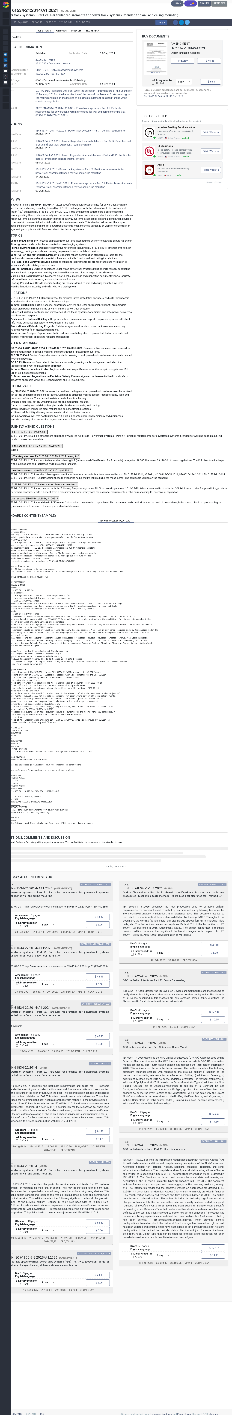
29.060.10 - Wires (45, 59)
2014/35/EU (66, 22)
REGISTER (219, 3)
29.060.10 (37, 22)
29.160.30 (60, 1290)
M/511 (81, 932)
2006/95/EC (81, 1146)
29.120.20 (50, 22)
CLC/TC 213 (83, 22)
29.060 (150, 96)
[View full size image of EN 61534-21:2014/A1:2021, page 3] (155, 58)
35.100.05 (175, 1129)
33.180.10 (173, 960)
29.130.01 (46, 1290)
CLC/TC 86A (189, 960)
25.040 (174, 1027)
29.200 (73, 1290)
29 (145, 96)
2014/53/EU (50, 1150)
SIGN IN (204, 3)
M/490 (188, 1129)
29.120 (169, 96)
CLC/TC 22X (87, 1290)
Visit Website (211, 132)
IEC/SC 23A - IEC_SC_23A (50, 73)
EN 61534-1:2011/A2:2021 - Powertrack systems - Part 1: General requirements (80, 130)
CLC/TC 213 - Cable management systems (59, 70)
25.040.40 (161, 1129)
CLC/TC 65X (188, 1027)
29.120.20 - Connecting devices (53, 63)
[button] (161, 22)
